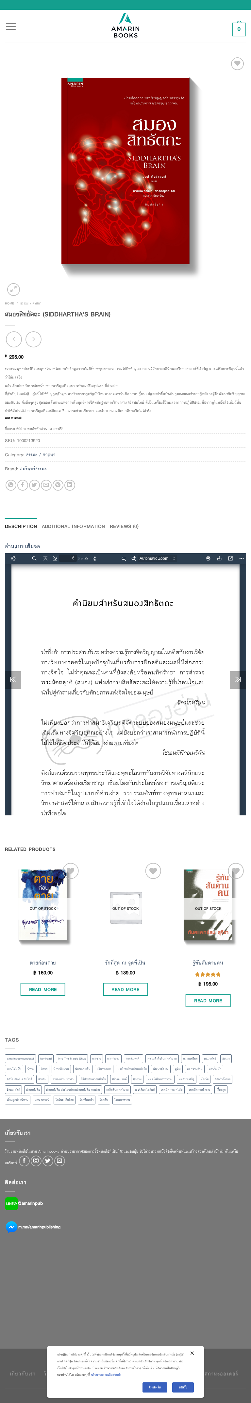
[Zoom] (13, 289)
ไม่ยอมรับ (155, 1387)
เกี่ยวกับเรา (23, 1373)
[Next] (246, 943)
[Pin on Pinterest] (58, 485)
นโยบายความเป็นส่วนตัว (106, 1374)
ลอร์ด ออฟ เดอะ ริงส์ (19, 1079)
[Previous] (5, 943)
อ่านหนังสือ (33, 1089)
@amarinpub (30, 1203)
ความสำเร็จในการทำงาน (162, 1058)
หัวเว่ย (205, 1079)
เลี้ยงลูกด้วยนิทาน (17, 1099)
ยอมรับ (183, 1387)
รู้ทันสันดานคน (208, 962)
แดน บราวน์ (42, 1099)
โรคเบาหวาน (122, 1099)
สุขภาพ (137, 1079)
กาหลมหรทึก (133, 1058)
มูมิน (178, 1069)
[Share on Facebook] (22, 485)
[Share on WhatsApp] (11, 485)
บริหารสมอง (104, 1069)
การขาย (96, 1058)
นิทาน (31, 1069)
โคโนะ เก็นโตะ (65, 1099)
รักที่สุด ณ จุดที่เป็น (125, 962)
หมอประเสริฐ (186, 1079)
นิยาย (44, 1069)
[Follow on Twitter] (47, 1161)
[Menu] (11, 22)
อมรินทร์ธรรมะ (33, 469)
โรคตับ (104, 1099)
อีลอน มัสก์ (13, 1089)
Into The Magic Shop (72, 1058)
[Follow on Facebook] (24, 1161)
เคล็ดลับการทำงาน (117, 1089)
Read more (43, 989)
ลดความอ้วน (195, 1069)
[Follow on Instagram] (36, 1161)
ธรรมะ (226, 1058)
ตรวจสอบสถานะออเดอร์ (210, 1373)
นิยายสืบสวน (61, 1069)
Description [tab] (21, 526)
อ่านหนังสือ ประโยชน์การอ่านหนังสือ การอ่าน (73, 1089)
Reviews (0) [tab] (124, 526)
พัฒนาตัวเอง (161, 1069)
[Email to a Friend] (46, 485)
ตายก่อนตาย (43, 962)
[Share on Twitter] (34, 485)
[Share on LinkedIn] (69, 485)
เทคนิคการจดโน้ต (172, 1089)
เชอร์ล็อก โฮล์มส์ (145, 1089)
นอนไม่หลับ (14, 1069)
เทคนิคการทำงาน (199, 1089)
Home (9, 303)
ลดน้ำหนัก (215, 1069)
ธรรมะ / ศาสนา (31, 303)
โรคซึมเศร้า (86, 1099)
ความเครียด (190, 1058)
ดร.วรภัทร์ (210, 1058)
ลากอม (42, 1079)
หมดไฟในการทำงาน (160, 1079)
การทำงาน (113, 1058)
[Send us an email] (59, 1161)
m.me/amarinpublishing (39, 1226)
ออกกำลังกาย (222, 1079)
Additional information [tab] (73, 526)
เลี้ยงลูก (221, 1089)
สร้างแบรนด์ (119, 1079)
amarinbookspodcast (20, 1058)
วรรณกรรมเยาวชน (64, 1079)
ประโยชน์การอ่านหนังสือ (132, 1069)
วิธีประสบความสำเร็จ (93, 1079)
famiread (46, 1058)
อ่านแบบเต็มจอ (22, 546)
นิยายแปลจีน (83, 1069)
